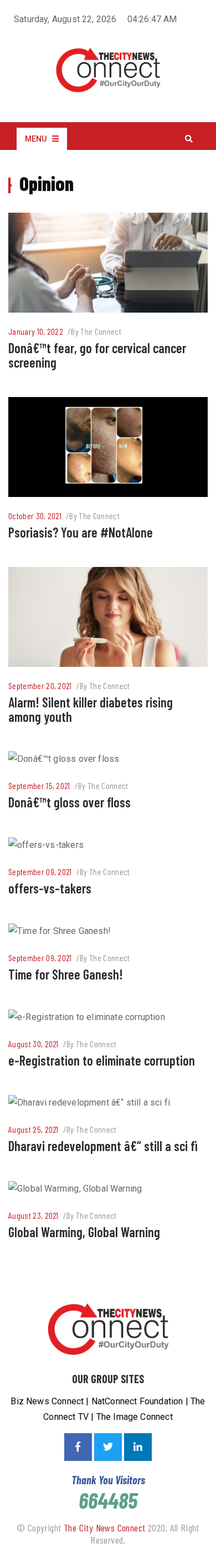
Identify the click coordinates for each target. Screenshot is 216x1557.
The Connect (100, 331)
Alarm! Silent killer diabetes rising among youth (90, 709)
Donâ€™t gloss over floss (69, 802)
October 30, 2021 (34, 515)
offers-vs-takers (49, 888)
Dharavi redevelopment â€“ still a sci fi (102, 1146)
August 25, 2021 (33, 1129)
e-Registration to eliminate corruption (101, 1060)
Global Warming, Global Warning (84, 1232)
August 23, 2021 (33, 1215)
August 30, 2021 (33, 1043)
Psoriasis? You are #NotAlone (80, 532)
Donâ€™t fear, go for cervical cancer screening (97, 355)
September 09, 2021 (40, 871)
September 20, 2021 (40, 685)
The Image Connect (134, 1417)
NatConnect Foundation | (141, 1401)
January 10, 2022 (35, 331)
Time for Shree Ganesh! (65, 974)
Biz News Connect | (51, 1401)
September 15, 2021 (39, 785)
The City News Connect (104, 1527)
